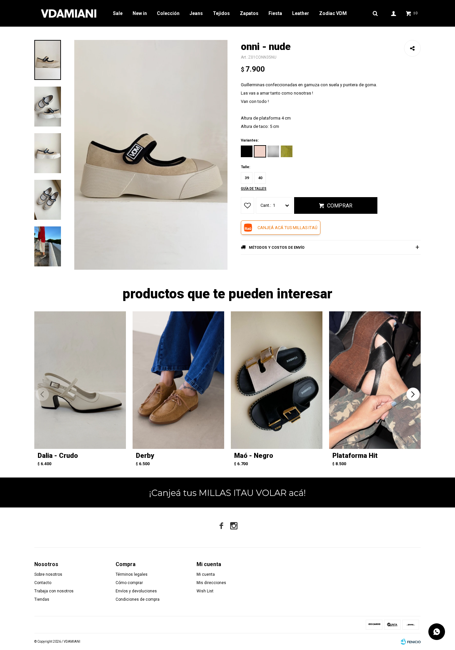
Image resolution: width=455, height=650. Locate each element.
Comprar (339, 205)
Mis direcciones (211, 582)
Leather (300, 13)
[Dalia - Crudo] (80, 380)
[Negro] (246, 151)
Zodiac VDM (333, 13)
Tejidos (221, 13)
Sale (118, 13)
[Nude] (260, 151)
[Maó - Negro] (276, 380)
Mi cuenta (206, 574)
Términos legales (132, 574)
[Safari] (286, 151)
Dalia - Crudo (58, 455)
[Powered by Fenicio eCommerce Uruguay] (411, 642)
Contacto (42, 582)
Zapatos (249, 13)
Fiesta (275, 13)
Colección (168, 13)
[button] (412, 394)
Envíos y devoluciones (136, 591)
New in (140, 13)
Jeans (196, 13)
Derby (145, 455)
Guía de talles (253, 188)
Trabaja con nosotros (54, 591)
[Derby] (178, 380)
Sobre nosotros (48, 574)
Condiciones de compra (138, 599)
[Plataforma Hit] (375, 380)
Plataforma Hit (355, 455)
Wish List (205, 591)
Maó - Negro (253, 455)
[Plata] (273, 151)
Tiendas (41, 599)
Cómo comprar (129, 582)
